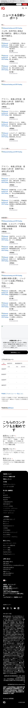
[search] (23, 8)
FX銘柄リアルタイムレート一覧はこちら (12, 393)
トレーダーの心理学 (8, 486)
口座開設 (25, 4)
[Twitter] (11, 608)
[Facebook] (4, 608)
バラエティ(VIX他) (8, 506)
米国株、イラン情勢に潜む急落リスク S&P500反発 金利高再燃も (17, 259)
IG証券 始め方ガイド (8, 525)
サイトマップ (11, 584)
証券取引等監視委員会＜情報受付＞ (14, 690)
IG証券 (5, 584)
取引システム (6, 540)
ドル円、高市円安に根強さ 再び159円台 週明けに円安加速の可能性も (13, 33)
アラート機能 (6, 547)
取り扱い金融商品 (8, 490)
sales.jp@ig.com (19, 565)
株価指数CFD (18, 363)
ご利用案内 (6, 516)
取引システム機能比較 (9, 545)
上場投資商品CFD (8, 501)
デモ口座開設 (6, 530)
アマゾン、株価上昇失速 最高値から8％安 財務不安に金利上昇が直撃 (13, 101)
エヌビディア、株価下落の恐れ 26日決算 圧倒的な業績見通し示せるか (17, 134)
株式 (2, 81)
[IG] (3, 8)
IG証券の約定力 (7, 552)
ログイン (19, 4)
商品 (2, 272)
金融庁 (5, 687)
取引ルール (6, 521)
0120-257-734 (7, 569)
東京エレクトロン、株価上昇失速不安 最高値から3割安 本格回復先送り (17, 124)
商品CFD (5, 499)
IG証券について (7, 474)
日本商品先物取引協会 (9, 691)
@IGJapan (11, 407)
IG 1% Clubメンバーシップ (10, 532)
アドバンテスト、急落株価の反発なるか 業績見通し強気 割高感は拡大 (17, 113)
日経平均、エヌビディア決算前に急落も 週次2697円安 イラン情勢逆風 (17, 238)
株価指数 (4, 217)
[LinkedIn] (18, 608)
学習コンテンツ (7, 479)
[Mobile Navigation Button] (26, 8)
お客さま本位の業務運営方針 (11, 591)
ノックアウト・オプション (10, 508)
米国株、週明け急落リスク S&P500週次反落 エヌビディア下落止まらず (18, 248)
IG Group (5, 698)
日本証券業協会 (11, 687)
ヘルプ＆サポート (8, 597)
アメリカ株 (4, 148)
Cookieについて (7, 590)
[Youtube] (15, 608)
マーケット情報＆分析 (9, 476)
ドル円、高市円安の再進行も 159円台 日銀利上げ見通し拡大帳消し (17, 57)
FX (2, 24)
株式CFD (9, 363)
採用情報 (11, 698)
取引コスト (6, 523)
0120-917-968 (7, 575)
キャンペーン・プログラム (10, 536)
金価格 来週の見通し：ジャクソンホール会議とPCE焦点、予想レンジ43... (13, 280)
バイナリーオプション (9, 510)
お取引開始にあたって (9, 519)
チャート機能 (6, 549)
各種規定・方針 (7, 586)
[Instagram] (8, 608)
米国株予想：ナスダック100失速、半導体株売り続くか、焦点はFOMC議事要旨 (17, 191)
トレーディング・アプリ (9, 543)
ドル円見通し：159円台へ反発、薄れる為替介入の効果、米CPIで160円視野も (17, 67)
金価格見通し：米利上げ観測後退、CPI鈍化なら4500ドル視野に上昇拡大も (17, 315)
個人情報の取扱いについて (10, 588)
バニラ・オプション (8, 512)
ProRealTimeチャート (9, 554)
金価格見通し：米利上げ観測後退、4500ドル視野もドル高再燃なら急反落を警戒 (17, 304)
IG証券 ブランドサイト (9, 484)
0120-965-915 (7, 565)
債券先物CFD (6, 504)
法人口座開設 (6, 534)
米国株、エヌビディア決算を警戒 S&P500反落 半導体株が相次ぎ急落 (13, 226)
